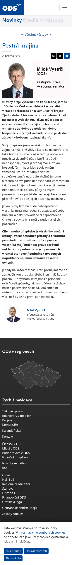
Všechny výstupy (36, 34)
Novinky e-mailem (14, 463)
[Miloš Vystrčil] (13, 314)
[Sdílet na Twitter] (60, 56)
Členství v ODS (12, 444)
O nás (6, 475)
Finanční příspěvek (15, 457)
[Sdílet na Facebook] (67, 56)
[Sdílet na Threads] (53, 56)
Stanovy (7, 488)
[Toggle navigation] (64, 7)
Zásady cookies (12, 514)
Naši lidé (8, 480)
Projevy (7, 420)
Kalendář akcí (11, 431)
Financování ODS (14, 497)
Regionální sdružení (16, 484)
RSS (4, 468)
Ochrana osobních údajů (19, 508)
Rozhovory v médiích (16, 416)
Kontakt (7, 436)
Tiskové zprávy (12, 411)
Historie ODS (11, 493)
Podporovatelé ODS (16, 453)
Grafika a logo (12, 502)
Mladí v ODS (10, 448)
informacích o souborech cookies (42, 532)
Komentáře (10, 425)
